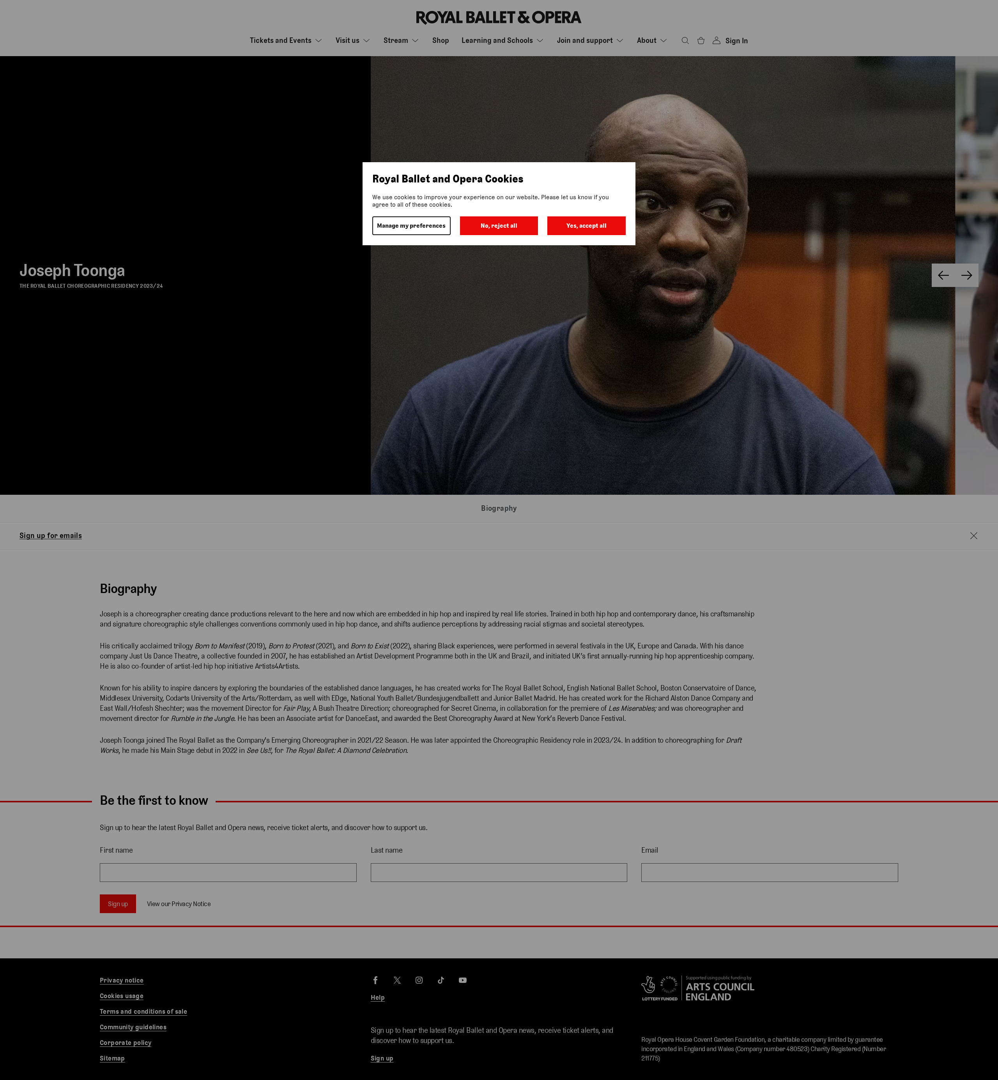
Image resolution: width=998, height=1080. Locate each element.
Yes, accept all (586, 225)
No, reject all (499, 225)
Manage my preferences (411, 225)
